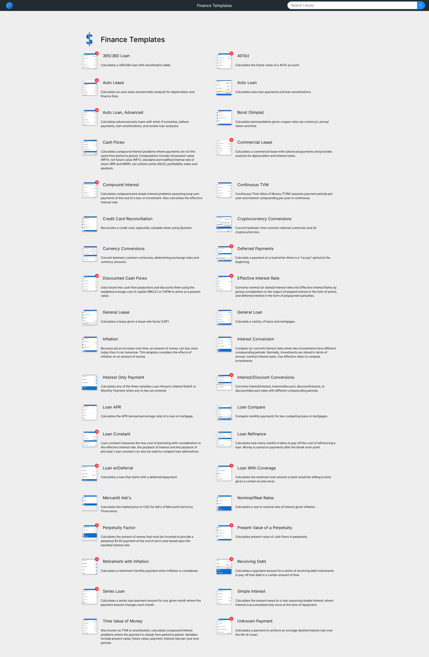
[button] (420, 5)
